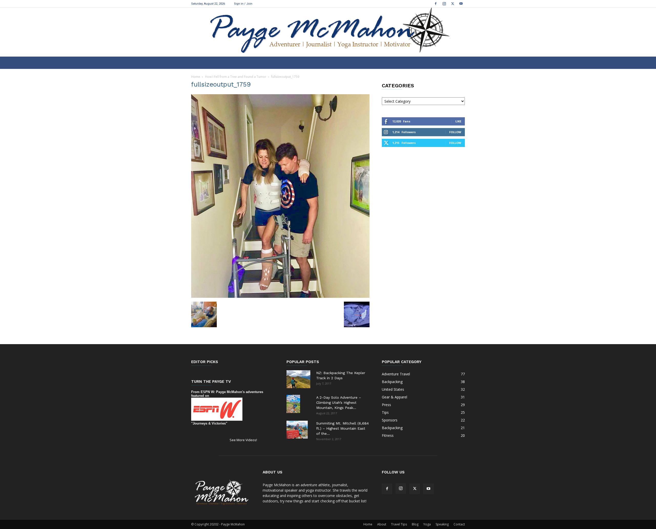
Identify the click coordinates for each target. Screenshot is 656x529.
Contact (459, 524)
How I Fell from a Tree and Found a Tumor (235, 77)
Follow (455, 132)
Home (195, 77)
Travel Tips (399, 524)
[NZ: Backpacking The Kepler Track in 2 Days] (298, 379)
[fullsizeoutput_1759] (280, 296)
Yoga (427, 524)
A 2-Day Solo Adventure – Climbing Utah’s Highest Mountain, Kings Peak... (338, 402)
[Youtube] (461, 3)
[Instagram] (444, 3)
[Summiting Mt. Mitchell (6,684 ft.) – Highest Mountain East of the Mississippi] (297, 430)
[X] (452, 3)
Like (458, 121)
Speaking (442, 524)
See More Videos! (243, 440)
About (381, 524)
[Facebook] (435, 3)
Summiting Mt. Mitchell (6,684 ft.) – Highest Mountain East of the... (342, 428)
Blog (415, 524)
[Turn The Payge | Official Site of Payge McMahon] (328, 32)
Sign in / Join (243, 3)
